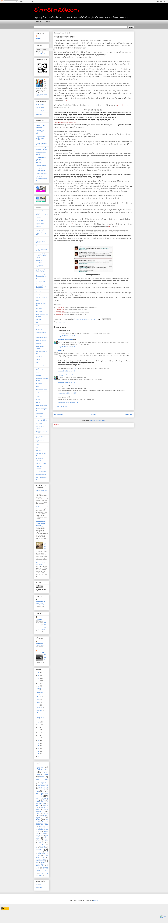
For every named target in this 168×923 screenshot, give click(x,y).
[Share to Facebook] (108, 319)
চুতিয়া (38, 819)
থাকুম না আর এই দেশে (42, 828)
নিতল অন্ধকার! (39, 423)
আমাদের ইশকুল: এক (43, 784)
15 (39, 727)
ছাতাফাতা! (38, 38)
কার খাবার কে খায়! (40, 645)
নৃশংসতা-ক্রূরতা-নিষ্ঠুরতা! (41, 420)
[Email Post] (99, 319)
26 (39, 756)
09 (39, 678)
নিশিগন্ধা (44, 833)
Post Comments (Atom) (97, 420)
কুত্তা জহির (38, 450)
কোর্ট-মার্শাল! (38, 227)
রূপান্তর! (38, 372)
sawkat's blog (40, 653)
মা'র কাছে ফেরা (39, 383)
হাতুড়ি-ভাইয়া (39, 311)
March (39, 697)
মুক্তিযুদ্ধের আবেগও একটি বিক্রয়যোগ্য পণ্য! (42, 379)
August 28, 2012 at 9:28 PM (67, 347)
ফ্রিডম (39, 841)
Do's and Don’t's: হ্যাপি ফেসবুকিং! (41, 563)
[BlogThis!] (105, 319)
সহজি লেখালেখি (39, 643)
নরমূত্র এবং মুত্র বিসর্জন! (41, 337)
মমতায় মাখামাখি (41, 853)
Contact (39, 21)
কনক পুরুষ (42, 803)
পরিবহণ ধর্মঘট (39, 417)
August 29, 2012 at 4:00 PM (67, 371)
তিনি (37, 323)
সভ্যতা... (38, 362)
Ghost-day (39, 114)
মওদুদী (46, 852)
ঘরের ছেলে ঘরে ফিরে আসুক (42, 366)
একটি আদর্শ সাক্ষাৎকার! (41, 463)
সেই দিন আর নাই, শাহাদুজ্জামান (40, 347)
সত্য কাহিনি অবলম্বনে (41, 859)
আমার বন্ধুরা (42, 789)
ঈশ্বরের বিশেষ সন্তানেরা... (39, 467)
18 (39, 735)
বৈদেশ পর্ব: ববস (40, 844)
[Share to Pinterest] (110, 319)
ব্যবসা (37, 846)
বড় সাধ (43, 846)
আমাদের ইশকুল (44, 782)
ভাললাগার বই (39, 852)
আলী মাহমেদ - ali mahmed (65, 339)
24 (39, 751)
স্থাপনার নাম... (39, 343)
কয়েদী (37, 447)
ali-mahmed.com (56, 10)
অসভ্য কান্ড (42, 779)
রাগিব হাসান (120, 105)
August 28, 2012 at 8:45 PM (67, 336)
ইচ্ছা (44, 791)
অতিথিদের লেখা (42, 769)
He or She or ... (40, 104)
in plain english (40, 767)
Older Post (128, 415)
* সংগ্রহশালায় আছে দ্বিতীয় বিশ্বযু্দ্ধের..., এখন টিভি (41, 138)
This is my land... (41, 220)
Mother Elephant (41, 111)
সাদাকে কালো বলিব (40, 861)
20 (39, 740)
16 (39, 730)
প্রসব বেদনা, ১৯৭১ (40, 601)
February (40, 692)
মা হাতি (37, 386)
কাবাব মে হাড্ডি (39, 308)
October (40, 710)
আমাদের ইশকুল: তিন (43, 785)
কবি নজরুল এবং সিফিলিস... (39, 459)
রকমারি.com (39, 884)
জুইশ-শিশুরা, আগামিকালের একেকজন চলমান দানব (41, 270)
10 (39, 681)
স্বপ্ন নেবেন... (39, 319)
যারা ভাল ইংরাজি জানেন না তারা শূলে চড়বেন (41, 287)
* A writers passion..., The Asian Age (40, 125)
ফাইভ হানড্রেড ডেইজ (41, 471)
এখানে (75, 368)
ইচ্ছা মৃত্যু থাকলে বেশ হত (42, 794)
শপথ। (37, 238)
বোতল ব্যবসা (39, 399)
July (38, 705)
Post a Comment (61, 406)
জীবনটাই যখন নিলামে (42, 825)
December (40, 717)
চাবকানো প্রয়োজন (61, 322)
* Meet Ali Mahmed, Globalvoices (42, 144)
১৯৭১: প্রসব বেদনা (42, 869)
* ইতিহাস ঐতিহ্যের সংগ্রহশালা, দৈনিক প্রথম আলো (41, 132)
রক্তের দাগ (38, 375)
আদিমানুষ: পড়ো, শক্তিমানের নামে (39, 261)
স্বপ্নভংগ (43, 862)
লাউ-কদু (37, 855)
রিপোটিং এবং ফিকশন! (40, 369)
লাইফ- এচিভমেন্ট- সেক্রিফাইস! (40, 266)
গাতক (40, 815)
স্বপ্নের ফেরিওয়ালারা (41, 864)
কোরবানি (37, 809)
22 (39, 746)
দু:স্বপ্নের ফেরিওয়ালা (43, 829)
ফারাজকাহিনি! (39, 217)
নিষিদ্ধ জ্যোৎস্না (39, 835)
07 (39, 673)
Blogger (95, 900)
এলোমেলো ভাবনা (39, 801)
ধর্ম (38, 831)
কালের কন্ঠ (45, 805)
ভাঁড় (36, 847)
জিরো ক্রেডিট (41, 821)
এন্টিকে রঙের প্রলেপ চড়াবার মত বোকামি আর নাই (41, 276)
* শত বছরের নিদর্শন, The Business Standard (42, 148)
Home (48, 21)
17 (39, 732)
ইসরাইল (37, 798)
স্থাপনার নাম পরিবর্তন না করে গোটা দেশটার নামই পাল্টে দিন (41, 255)
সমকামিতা (38, 359)
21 (39, 743)
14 (39, 724)
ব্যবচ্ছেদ (37, 396)
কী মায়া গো (42, 807)
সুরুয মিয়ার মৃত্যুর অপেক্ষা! (45, 545)
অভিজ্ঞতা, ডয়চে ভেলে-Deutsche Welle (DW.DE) (41, 523)
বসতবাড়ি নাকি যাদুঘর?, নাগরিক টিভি (41, 153)
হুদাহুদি (37, 868)
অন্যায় (46, 774)
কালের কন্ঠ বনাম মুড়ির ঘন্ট (41, 297)
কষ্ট (37, 805)
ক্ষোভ (37, 813)
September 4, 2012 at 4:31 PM (67, 393)
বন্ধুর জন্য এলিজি (40, 223)
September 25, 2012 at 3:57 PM (68, 402)
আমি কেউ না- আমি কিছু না (42, 214)
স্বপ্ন (37, 862)
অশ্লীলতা (41, 777)
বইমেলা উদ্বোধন (39, 413)
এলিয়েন (44, 800)
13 (39, 722)
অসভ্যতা (38, 300)
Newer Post (58, 415)
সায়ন (59, 350)
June (39, 702)
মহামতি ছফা (38, 393)
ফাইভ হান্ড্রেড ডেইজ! (40, 230)
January (39, 688)
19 (39, 738)
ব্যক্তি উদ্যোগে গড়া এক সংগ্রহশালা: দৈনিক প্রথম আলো (41, 178)
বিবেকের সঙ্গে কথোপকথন (41, 246)
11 (39, 683)
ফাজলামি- (46, 839)
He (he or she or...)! (42, 507)
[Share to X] (107, 319)
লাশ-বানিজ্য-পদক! (40, 294)
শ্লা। (44, 857)
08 (39, 675)
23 (39, 748)
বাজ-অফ (41, 842)
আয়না (37, 791)
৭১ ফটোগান (39, 619)
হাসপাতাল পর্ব (39, 329)
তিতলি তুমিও (42, 826)
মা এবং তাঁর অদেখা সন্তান (41, 390)
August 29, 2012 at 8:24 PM (67, 382)
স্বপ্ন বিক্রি (38, 291)
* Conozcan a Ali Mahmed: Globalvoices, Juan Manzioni (41, 160)
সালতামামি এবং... (40, 356)
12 (39, 686)
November (40, 713)
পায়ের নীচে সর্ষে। (39, 211)
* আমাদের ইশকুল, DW (41, 173)
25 (39, 754)
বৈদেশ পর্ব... (38, 402)
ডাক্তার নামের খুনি (40, 441)
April (38, 699)
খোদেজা (46, 813)
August (39, 707)
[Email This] (103, 319)
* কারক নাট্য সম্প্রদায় (41, 165)
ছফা (47, 819)
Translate (42, 53)
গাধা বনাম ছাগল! (39, 444)
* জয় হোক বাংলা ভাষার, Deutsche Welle (41, 169)
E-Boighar (39, 887)
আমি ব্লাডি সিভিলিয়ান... (41, 474)
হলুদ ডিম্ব (38, 326)
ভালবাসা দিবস (43, 847)
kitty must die (40, 107)
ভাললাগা (38, 850)
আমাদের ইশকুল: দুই (43, 787)
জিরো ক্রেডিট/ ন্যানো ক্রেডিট (41, 823)
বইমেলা (46, 841)
